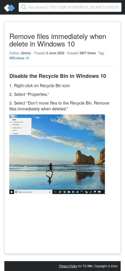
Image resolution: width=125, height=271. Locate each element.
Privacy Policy (68, 266)
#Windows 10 (19, 57)
